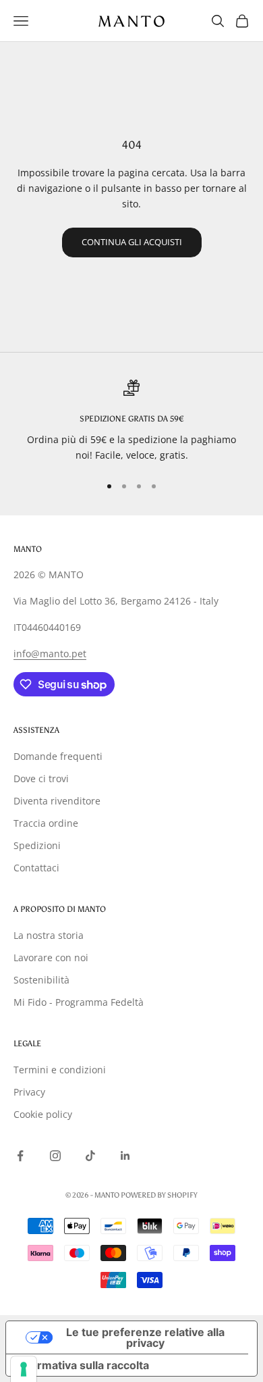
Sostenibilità (41, 979)
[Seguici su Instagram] (55, 1155)
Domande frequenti (58, 756)
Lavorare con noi (50, 957)
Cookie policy (42, 1114)
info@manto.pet (49, 653)
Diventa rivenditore (56, 800)
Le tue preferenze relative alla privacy (145, 1337)
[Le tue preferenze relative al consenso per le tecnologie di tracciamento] (23, 1369)
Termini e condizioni (59, 1069)
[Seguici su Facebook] (20, 1155)
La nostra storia (48, 935)
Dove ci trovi (41, 778)
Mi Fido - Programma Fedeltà (78, 1002)
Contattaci (36, 867)
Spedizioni (37, 845)
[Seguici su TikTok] (90, 1155)
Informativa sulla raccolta (83, 1365)
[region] (131, 421)
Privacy (29, 1091)
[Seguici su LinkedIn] (125, 1155)
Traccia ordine (45, 823)
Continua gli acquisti (132, 242)
